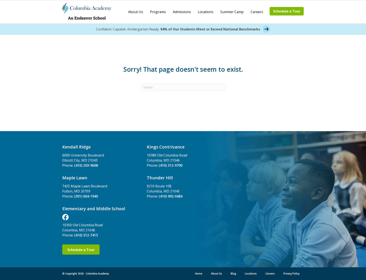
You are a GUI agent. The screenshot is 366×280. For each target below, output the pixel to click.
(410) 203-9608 (86, 165)
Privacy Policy (291, 273)
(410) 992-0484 (170, 196)
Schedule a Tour (286, 11)
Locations (205, 12)
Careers (257, 12)
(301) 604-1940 (86, 196)
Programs (158, 12)
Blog (233, 273)
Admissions (182, 12)
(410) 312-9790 (170, 165)
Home (198, 273)
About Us (135, 12)
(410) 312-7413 (86, 235)
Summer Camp (232, 12)
